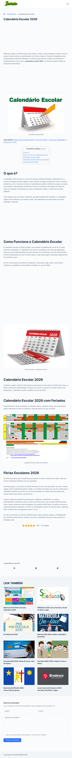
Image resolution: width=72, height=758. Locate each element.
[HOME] (4, 14)
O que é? (26, 152)
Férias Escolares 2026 (30, 162)
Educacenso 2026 (10, 142)
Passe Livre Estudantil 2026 (24, 140)
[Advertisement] (36, 38)
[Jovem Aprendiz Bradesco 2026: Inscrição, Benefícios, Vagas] (52, 676)
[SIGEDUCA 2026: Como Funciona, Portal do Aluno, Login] (52, 596)
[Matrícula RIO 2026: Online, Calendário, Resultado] (52, 622)
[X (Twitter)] (36, 568)
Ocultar (43, 149)
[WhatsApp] (57, 568)
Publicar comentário (12, 740)
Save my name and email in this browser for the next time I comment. (26, 735)
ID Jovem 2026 (41, 140)
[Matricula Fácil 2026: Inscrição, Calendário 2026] (19, 596)
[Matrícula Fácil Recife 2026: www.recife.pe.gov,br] (19, 676)
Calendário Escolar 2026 (31, 157)
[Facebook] (14, 568)
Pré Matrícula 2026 (11, 634)
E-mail (41, 711)
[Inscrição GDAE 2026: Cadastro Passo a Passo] (52, 649)
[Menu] (67, 4)
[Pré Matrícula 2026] (19, 622)
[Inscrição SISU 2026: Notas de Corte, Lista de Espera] (19, 649)
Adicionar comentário (12, 717)
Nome (7, 711)
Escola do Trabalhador (57, 140)
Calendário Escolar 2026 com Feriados (36, 160)
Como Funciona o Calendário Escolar (35, 155)
